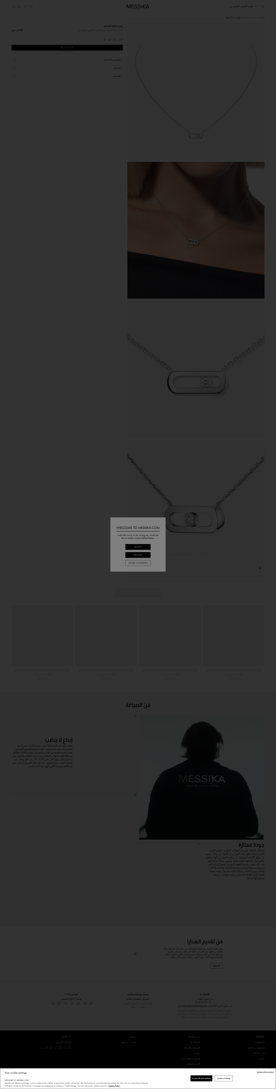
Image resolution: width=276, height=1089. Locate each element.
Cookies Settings (223, 1078)
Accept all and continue (201, 1078)
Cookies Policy (114, 1086)
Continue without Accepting (265, 1072)
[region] (138, 1078)
